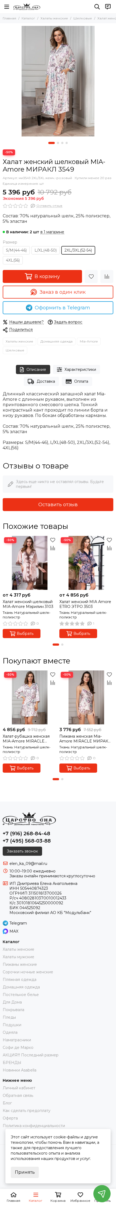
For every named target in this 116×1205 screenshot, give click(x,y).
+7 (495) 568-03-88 (27, 841)
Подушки (12, 1024)
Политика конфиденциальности (34, 1125)
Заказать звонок (22, 851)
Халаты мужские (18, 956)
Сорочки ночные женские (28, 972)
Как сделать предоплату (26, 1110)
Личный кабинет (19, 1088)
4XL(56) (13, 260)
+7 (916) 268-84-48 (26, 834)
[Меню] (6, 6)
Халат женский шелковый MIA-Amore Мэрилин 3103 (28, 604)
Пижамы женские (20, 964)
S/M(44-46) (16, 250)
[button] (51, 143)
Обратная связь (18, 1095)
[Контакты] (108, 6)
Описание (36, 369)
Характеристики (80, 369)
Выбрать (25, 633)
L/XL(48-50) (46, 250)
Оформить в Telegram (62, 308)
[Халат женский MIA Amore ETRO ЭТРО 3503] (86, 563)
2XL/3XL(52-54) (78, 250)
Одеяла (10, 1032)
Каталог (28, 18)
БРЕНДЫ (12, 1062)
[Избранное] (91, 276)
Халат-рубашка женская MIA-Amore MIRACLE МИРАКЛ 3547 (26, 739)
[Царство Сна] (26, 7)
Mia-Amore (89, 341)
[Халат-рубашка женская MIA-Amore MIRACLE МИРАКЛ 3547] (30, 697)
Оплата (81, 381)
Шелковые (82, 18)
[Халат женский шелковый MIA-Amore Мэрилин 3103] (30, 563)
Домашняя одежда (56, 341)
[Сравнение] (106, 276)
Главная (9, 18)
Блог (7, 1103)
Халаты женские (54, 18)
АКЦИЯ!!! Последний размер (31, 1055)
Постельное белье (21, 994)
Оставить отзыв (58, 505)
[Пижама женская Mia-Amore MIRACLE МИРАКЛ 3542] (86, 697)
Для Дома (12, 1002)
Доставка (46, 381)
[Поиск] (97, 6)
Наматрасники (17, 1040)
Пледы (9, 1017)
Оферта (10, 1118)
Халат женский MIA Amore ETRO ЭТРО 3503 (85, 604)
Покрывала (13, 1009)
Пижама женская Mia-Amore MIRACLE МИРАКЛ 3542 (85, 739)
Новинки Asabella (19, 1070)
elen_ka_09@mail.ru (28, 863)
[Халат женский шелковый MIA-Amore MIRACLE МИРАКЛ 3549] (58, 81)
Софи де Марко (18, 1047)
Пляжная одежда (19, 979)
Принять (25, 1172)
